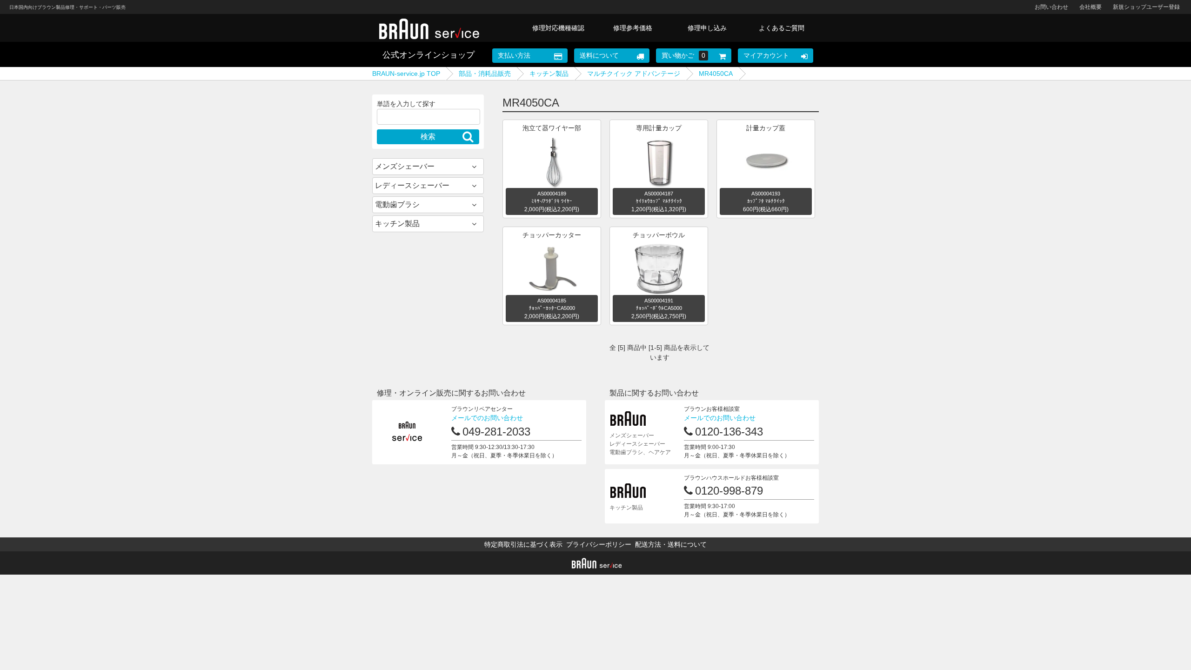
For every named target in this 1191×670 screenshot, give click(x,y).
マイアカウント (766, 55)
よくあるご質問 (781, 28)
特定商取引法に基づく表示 (523, 544)
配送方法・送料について (671, 544)
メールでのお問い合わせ (487, 418)
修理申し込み (707, 28)
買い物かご (683, 55)
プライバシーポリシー (598, 544)
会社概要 (1090, 7)
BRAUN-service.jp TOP (406, 73)
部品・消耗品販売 (485, 73)
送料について (599, 55)
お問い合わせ (1051, 7)
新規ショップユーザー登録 (1146, 7)
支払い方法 (514, 55)
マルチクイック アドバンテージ (633, 73)
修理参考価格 (632, 28)
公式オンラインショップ (428, 55)
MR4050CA (716, 73)
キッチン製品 (549, 73)
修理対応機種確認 (558, 28)
